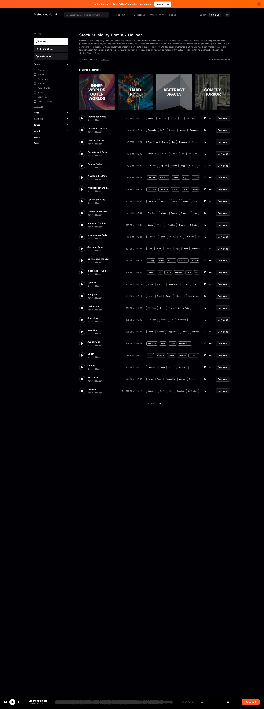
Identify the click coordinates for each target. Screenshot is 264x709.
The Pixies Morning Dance (98, 211)
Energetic (179, 272)
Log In (203, 15)
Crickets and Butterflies (98, 152)
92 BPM (130, 177)
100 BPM (130, 320)
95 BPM (130, 154)
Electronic (152, 130)
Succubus (92, 318)
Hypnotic (182, 130)
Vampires (92, 294)
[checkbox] (51, 70)
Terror (171, 308)
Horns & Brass (193, 154)
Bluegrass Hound (96, 271)
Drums (191, 166)
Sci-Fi (162, 130)
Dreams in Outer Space (98, 128)
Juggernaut (93, 342)
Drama (150, 225)
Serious (184, 332)
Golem (90, 354)
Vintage (151, 118)
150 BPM (130, 367)
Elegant (186, 177)
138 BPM (130, 343)
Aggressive (173, 284)
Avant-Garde (153, 142)
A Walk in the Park (97, 176)
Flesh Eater (93, 377)
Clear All (105, 59)
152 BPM (130, 260)
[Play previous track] (5, 702)
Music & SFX (122, 15)
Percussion (194, 130)
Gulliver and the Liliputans (98, 259)
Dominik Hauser (36, 703)
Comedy (163, 154)
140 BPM (130, 201)
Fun (181, 118)
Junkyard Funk (95, 247)
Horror (162, 237)
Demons (91, 389)
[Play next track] (19, 702)
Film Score (152, 166)
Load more (38, 106)
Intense (185, 284)
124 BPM (130, 189)
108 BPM (130, 272)
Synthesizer (182, 367)
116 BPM (130, 225)
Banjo (189, 272)
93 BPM (130, 166)
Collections (139, 15)
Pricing (172, 15)
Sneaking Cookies (97, 223)
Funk (150, 249)
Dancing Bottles (96, 140)
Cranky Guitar (94, 164)
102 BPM (130, 118)
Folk (160, 272)
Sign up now (162, 4)
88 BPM (130, 237)
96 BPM (130, 355)
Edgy (183, 166)
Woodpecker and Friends (98, 188)
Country (151, 272)
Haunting (180, 296)
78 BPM (130, 130)
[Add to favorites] (228, 702)
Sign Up (215, 14)
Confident (171, 225)
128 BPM (130, 379)
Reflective (183, 260)
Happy (168, 272)
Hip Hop (164, 166)
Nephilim (92, 330)
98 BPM (130, 142)
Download (223, 118)
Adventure (161, 284)
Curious (173, 118)
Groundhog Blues (38, 700)
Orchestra (191, 118)
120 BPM (130, 391)
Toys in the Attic (96, 200)
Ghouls (91, 365)
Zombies (92, 283)
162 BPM (130, 308)
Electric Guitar (183, 308)
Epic (180, 237)
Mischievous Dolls (97, 235)
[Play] (12, 702)
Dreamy (172, 130)
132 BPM (130, 296)
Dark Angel (93, 306)
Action (150, 284)
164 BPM (130, 249)
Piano (194, 142)
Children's (162, 118)
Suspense (152, 237)
